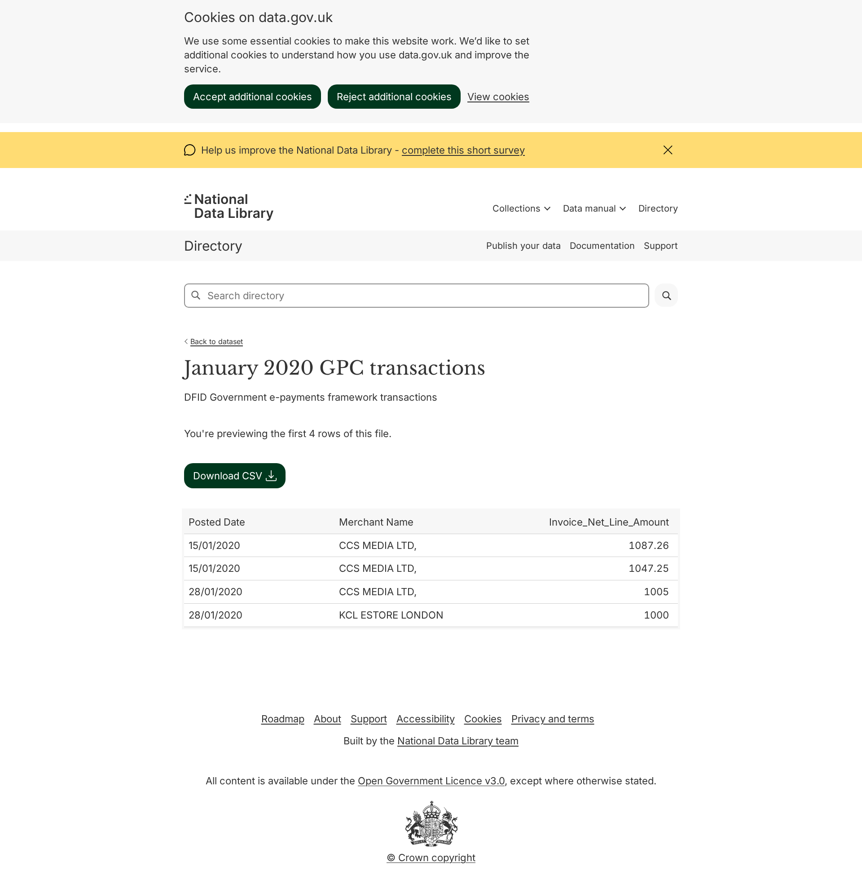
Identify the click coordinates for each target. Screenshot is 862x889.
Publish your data (523, 245)
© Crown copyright (431, 857)
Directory (658, 208)
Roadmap (282, 719)
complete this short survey (463, 150)
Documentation (602, 245)
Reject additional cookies (394, 96)
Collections (517, 208)
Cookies (483, 719)
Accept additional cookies (252, 96)
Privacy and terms (552, 719)
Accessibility (425, 719)
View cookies (498, 96)
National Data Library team (458, 741)
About (327, 719)
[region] (431, 569)
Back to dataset (216, 341)
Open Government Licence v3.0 (431, 781)
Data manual (589, 208)
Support (661, 245)
